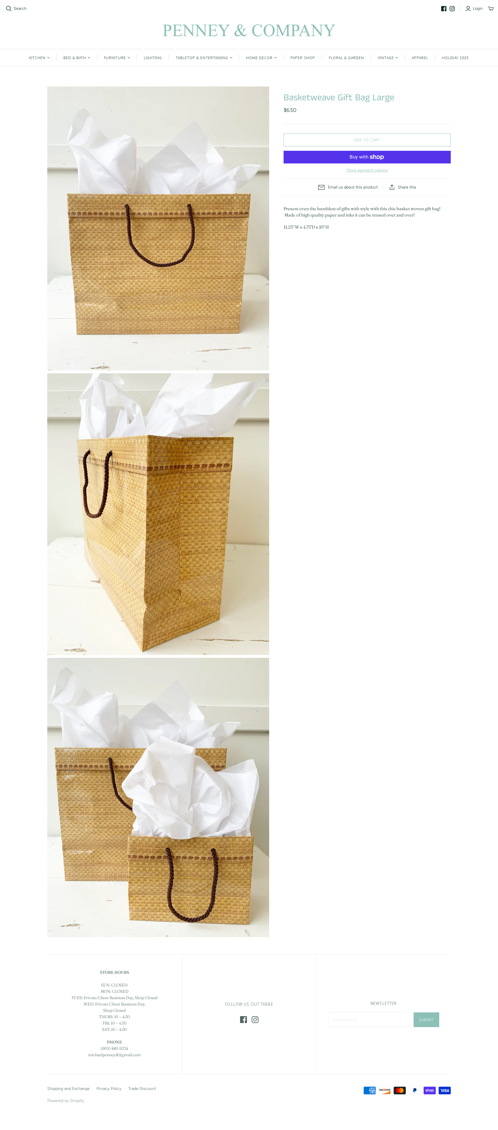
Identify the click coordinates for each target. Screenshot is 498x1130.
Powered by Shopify (65, 1100)
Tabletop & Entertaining (202, 57)
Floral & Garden (346, 57)
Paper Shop (302, 57)
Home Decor (259, 57)
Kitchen (37, 57)
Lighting (153, 57)
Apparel (420, 57)
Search (20, 8)
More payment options (367, 170)
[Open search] (9, 9)
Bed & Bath (74, 57)
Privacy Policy (109, 1088)
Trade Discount (142, 1088)
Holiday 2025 (455, 57)
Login (478, 8)
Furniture (115, 57)
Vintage (386, 57)
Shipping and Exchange (68, 1088)
